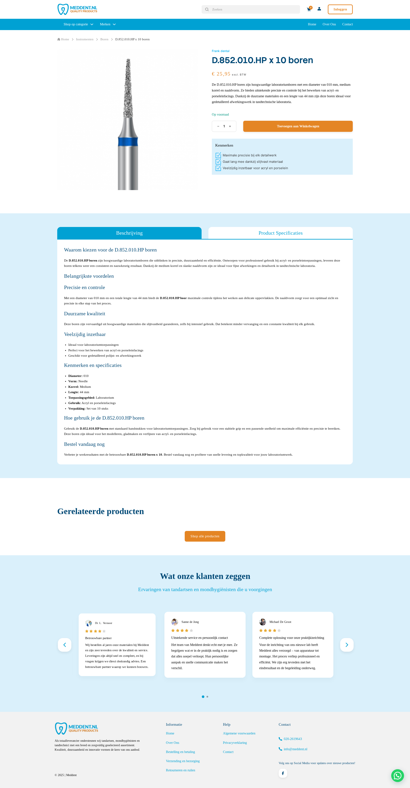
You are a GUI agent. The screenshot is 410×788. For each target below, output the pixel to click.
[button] (397, 775)
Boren (104, 39)
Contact (347, 24)
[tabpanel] (205, 352)
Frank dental (220, 51)
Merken (105, 24)
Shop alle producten (205, 536)
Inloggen (340, 9)
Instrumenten (85, 39)
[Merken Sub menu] (114, 24)
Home (312, 24)
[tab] (129, 233)
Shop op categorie (76, 24)
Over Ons (329, 24)
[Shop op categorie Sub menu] (92, 24)
